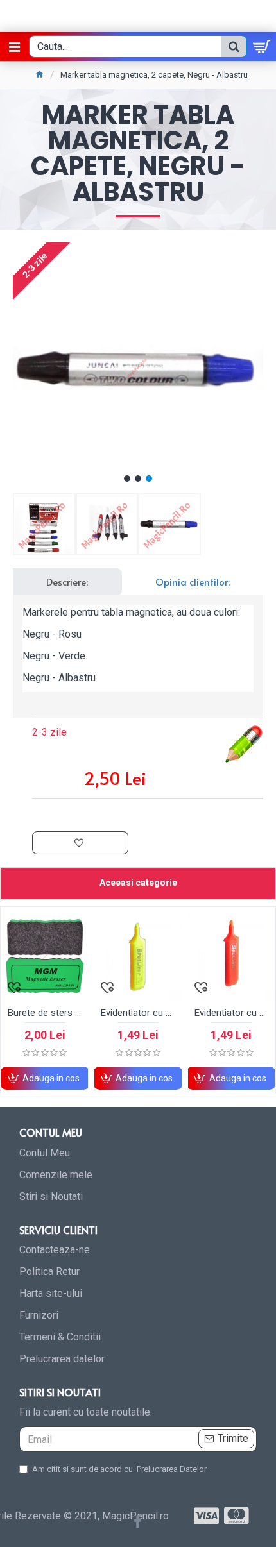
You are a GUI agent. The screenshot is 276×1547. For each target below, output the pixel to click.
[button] (127, 478)
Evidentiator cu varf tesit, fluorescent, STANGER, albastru (210, 1013)
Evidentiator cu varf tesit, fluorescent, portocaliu (117, 1013)
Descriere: (67, 581)
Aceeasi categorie (138, 882)
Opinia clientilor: (192, 581)
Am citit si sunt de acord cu (119, 1469)
